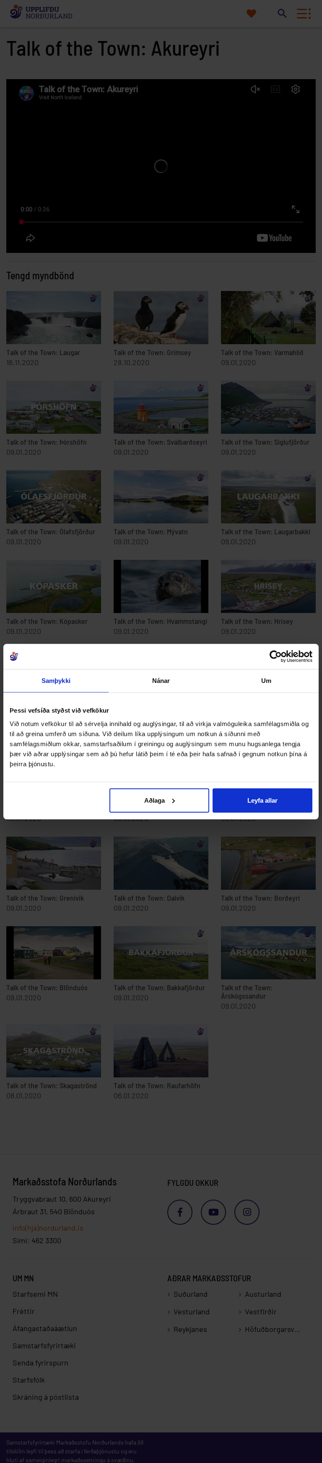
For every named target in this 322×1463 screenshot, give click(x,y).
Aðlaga (154, 800)
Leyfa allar (262, 800)
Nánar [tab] (161, 680)
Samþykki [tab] (56, 680)
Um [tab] (266, 680)
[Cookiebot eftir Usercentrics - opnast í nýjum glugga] (275, 656)
